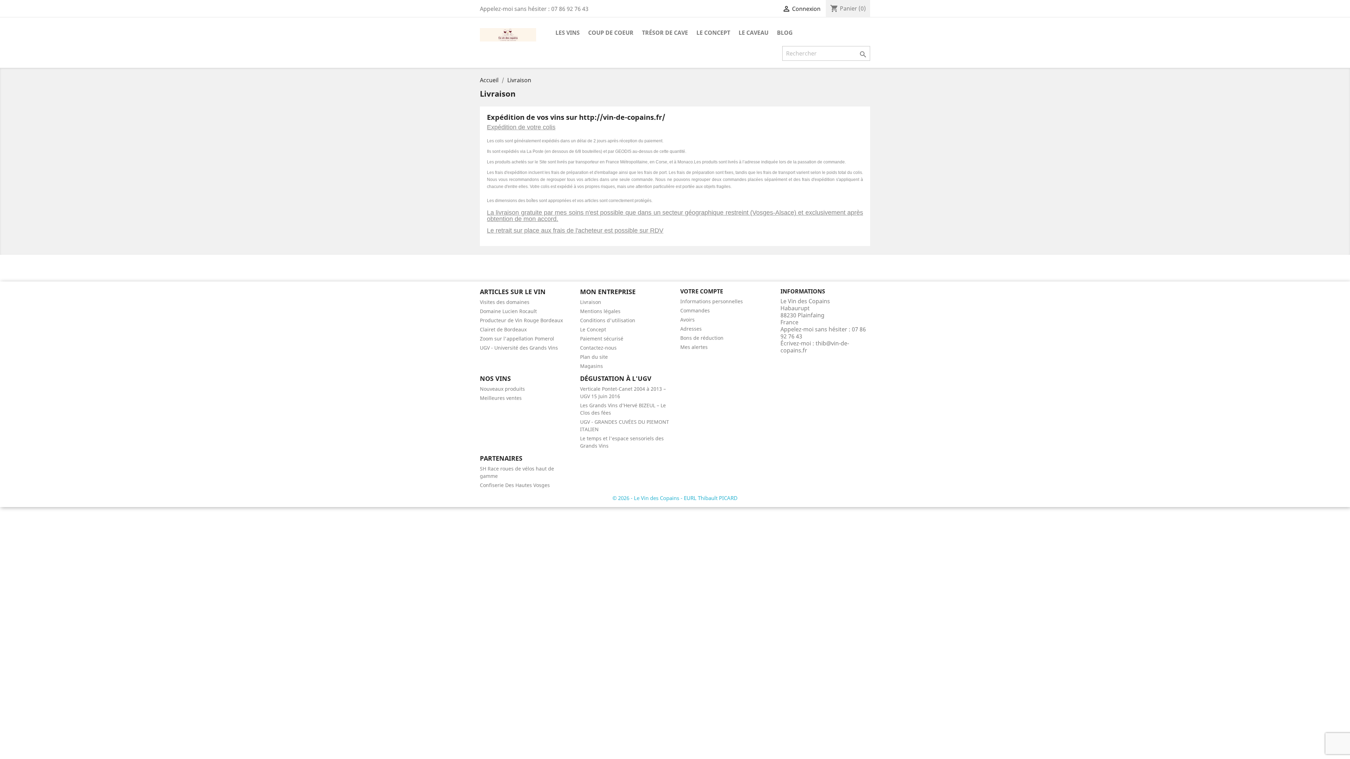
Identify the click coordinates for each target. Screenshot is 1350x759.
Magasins (591, 366)
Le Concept (713, 33)
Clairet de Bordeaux (503, 329)
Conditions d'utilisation (607, 320)
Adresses (691, 328)
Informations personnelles (711, 301)
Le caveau (754, 33)
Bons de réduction (702, 338)
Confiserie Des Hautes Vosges (515, 485)
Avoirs (687, 319)
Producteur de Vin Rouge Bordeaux (521, 320)
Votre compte (701, 291)
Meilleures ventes (501, 398)
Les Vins (567, 33)
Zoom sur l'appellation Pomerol (517, 338)
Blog (785, 33)
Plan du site (594, 356)
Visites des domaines (504, 302)
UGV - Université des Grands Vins (519, 347)
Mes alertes (694, 347)
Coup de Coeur (611, 33)
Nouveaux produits (502, 388)
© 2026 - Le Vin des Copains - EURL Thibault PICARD (675, 497)
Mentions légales (600, 311)
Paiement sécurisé (601, 338)
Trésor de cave (665, 33)
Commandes (695, 310)
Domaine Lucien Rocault (508, 311)
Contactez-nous (598, 347)
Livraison (590, 302)
